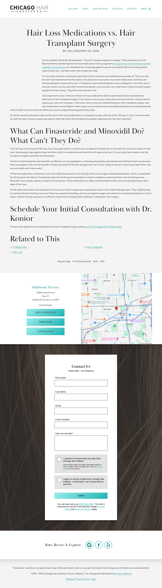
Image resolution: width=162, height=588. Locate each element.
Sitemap (70, 579)
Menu (144, 9)
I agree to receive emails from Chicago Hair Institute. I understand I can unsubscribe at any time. (83, 481)
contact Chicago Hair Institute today (103, 227)
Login (93, 579)
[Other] (89, 545)
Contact (132, 9)
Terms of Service (83, 509)
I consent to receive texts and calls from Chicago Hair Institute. (83, 463)
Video (85, 9)
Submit (81, 495)
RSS (102, 261)
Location (117, 9)
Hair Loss (17, 252)
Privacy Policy (82, 579)
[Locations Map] (116, 308)
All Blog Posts (20, 247)
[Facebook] (99, 545)
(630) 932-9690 (86, 504)
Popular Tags (64, 261)
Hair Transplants (94, 247)
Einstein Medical (123, 573)
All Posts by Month (81, 261)
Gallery (73, 9)
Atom (95, 261)
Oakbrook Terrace (45, 287)
